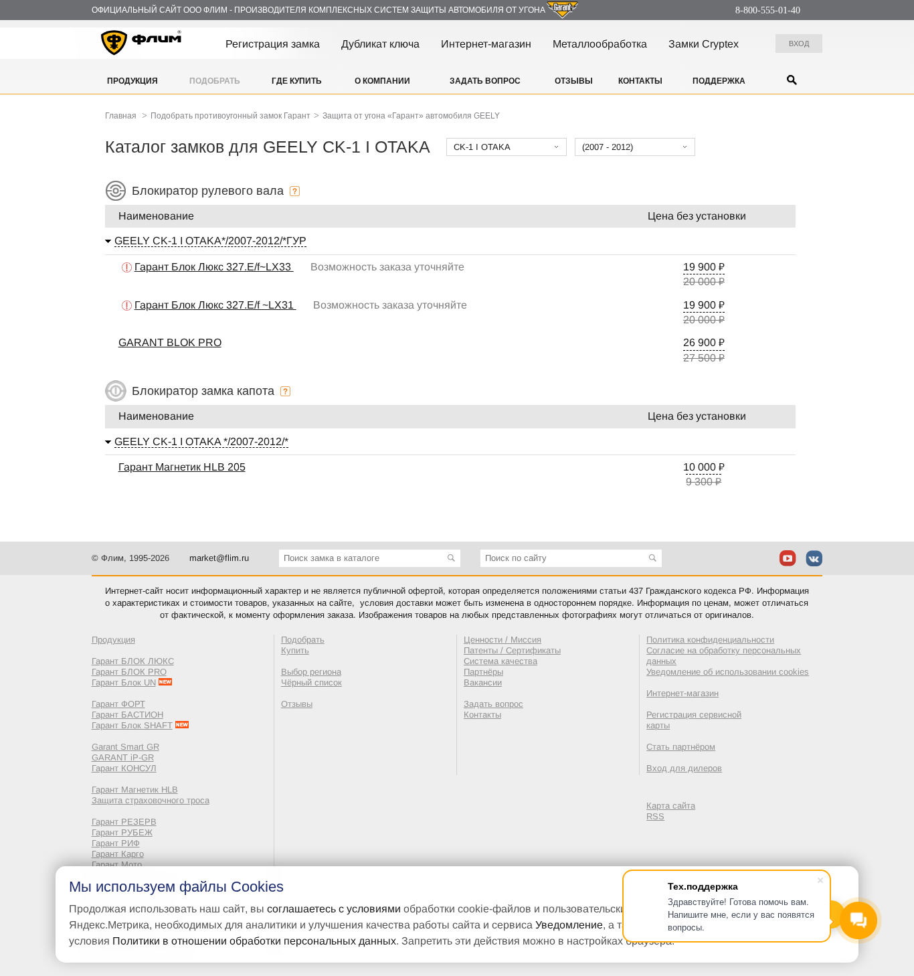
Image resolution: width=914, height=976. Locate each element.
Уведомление (569, 924)
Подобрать (214, 81)
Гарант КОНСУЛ (124, 768)
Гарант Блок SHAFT (132, 725)
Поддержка (719, 81)
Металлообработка (600, 44)
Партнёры (483, 672)
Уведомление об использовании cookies (727, 672)
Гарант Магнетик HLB (135, 790)
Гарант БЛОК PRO (129, 672)
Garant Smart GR (125, 747)
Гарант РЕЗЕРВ (124, 822)
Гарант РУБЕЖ (122, 832)
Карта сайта (670, 806)
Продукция (132, 81)
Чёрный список (311, 682)
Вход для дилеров (684, 768)
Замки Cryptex (703, 44)
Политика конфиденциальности (710, 640)
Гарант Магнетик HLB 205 (182, 467)
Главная (120, 115)
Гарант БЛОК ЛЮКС (133, 661)
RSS (655, 816)
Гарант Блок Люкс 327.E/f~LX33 (214, 266)
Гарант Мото (117, 865)
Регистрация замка (272, 44)
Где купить (297, 81)
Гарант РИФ (116, 843)
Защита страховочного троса (150, 800)
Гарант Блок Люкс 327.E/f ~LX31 (215, 305)
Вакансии (483, 682)
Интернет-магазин (486, 44)
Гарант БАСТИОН (127, 715)
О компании (382, 81)
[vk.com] (814, 558)
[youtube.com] (788, 558)
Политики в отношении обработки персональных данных (254, 941)
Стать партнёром (680, 747)
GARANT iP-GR (123, 757)
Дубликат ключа (380, 44)
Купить (295, 650)
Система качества (500, 661)
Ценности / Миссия (502, 640)
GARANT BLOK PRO (169, 342)
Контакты (640, 81)
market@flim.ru (219, 558)
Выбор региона (311, 672)
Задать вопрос (485, 81)
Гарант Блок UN (124, 682)
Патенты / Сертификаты (512, 650)
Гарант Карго (118, 854)
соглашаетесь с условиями (334, 908)
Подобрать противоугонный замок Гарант (230, 115)
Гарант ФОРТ (118, 704)
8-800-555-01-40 (767, 10)
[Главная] (141, 44)
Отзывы (574, 81)
